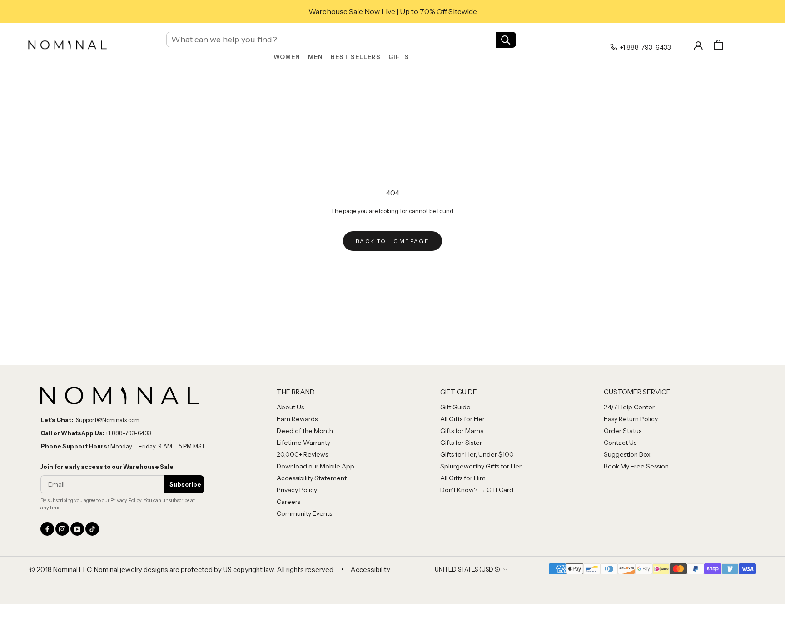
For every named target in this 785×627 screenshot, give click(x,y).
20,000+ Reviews (302, 454)
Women (286, 56)
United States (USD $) (467, 569)
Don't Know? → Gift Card (476, 490)
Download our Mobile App (315, 466)
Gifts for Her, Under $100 (477, 454)
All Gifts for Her (462, 419)
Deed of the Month (305, 431)
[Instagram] (62, 529)
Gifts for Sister (461, 442)
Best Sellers (356, 56)
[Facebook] (47, 529)
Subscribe (185, 484)
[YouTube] (77, 529)
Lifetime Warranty (303, 442)
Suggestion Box (627, 454)
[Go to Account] (698, 45)
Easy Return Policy (631, 419)
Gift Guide (455, 407)
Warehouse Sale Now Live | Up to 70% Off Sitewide (392, 11)
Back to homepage (392, 241)
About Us (290, 407)
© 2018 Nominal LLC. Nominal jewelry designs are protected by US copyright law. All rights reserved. (182, 569)
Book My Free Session (636, 466)
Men (315, 56)
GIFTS (398, 56)
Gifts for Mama (462, 431)
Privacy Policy (125, 500)
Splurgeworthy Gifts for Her (481, 466)
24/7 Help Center (629, 407)
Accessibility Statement (312, 478)
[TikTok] (92, 529)
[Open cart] (718, 45)
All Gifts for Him (463, 478)
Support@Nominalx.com (107, 419)
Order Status (622, 431)
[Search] (506, 39)
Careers (288, 502)
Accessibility (370, 569)
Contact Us (620, 442)
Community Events (304, 513)
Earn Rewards (297, 419)
